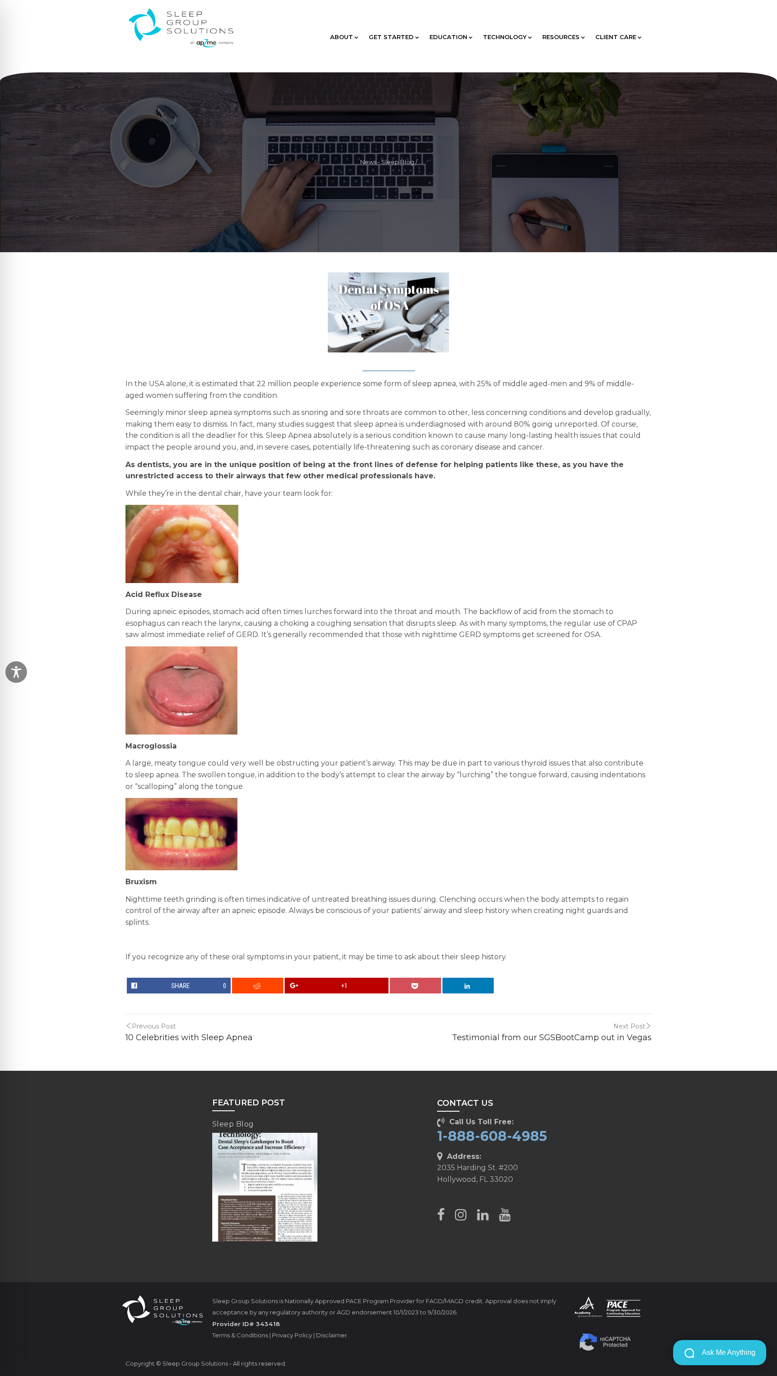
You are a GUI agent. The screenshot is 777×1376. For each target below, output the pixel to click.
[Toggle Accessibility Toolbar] (16, 672)
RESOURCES (561, 36)
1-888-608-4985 (492, 1136)
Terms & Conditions (240, 1335)
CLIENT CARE (615, 36)
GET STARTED (391, 36)
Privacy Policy (292, 1335)
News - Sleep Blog (387, 162)
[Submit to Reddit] (258, 985)
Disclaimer (331, 1335)
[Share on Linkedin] (468, 985)
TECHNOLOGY (505, 36)
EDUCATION (448, 36)
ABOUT (341, 36)
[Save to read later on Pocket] (416, 985)
